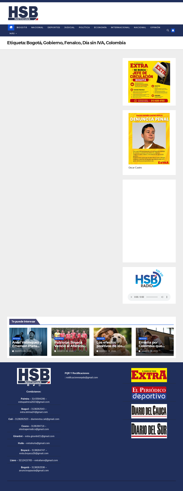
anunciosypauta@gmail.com (34, 470)
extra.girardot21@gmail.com (39, 436)
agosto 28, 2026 (23, 351)
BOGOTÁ (22, 27)
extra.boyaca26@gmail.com (33, 453)
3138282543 (37, 409)
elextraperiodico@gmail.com (34, 429)
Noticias (16, 338)
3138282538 (38, 467)
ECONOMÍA (100, 27)
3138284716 (37, 426)
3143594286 (38, 399)
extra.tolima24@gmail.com (34, 412)
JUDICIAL (69, 27)
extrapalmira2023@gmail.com (33, 402)
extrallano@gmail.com (46, 460)
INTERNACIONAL (120, 27)
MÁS (12, 33)
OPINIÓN (155, 27)
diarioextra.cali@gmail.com (45, 419)
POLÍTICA (84, 27)
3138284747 (38, 450)
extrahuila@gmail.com (38, 443)
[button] (168, 30)
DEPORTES (54, 27)
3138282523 (21, 419)
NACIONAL (37, 27)
